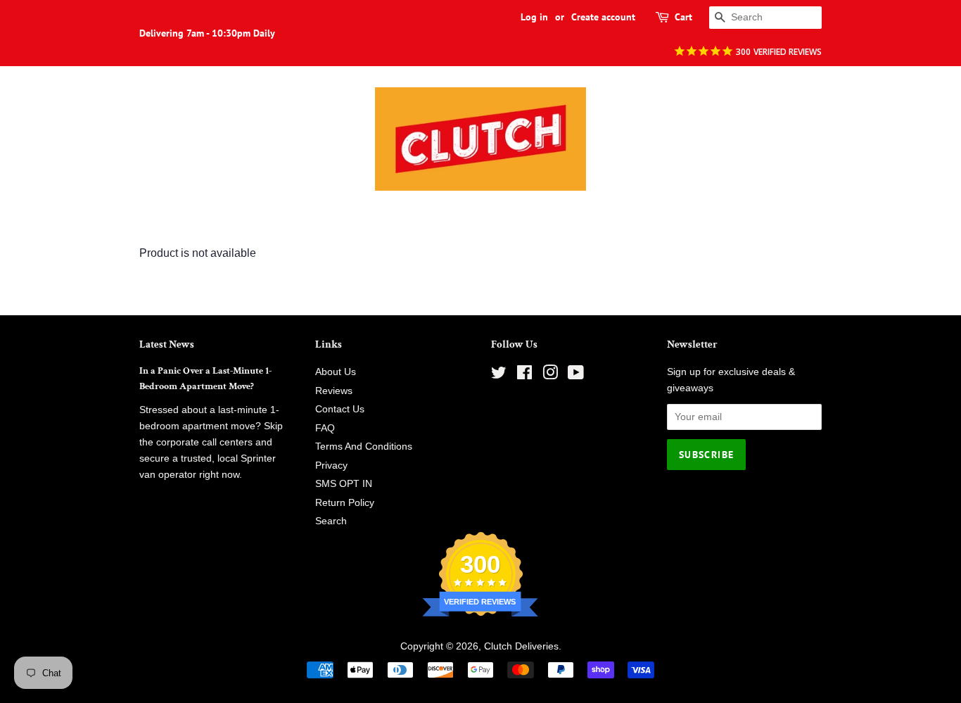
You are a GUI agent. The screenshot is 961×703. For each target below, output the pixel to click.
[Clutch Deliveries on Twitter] (499, 375)
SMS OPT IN (343, 484)
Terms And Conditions (363, 446)
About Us (335, 372)
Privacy (331, 465)
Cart (683, 17)
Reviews (333, 391)
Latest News (166, 344)
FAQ (325, 428)
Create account (603, 17)
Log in (534, 17)
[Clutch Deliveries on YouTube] (576, 375)
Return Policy (344, 503)
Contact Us (339, 409)
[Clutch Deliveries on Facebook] (524, 375)
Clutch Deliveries (521, 646)
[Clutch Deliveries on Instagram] (550, 375)
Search (331, 521)
